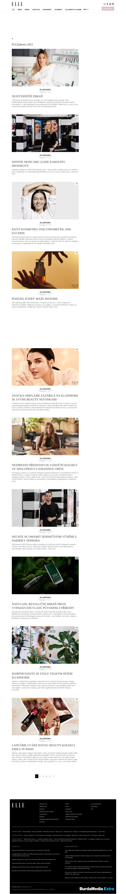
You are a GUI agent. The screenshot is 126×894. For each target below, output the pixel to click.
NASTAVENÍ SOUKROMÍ (71, 816)
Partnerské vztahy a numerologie (61, 835)
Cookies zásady (70, 819)
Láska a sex (68, 811)
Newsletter (43, 804)
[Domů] (18, 805)
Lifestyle (36, 9)
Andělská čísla (67, 831)
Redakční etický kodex (46, 811)
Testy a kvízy (58, 831)
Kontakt (42, 809)
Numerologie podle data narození (88, 831)
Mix (92, 809)
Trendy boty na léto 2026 (97, 835)
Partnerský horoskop (48, 831)
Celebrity (59, 9)
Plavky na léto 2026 (84, 835)
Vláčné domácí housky (30, 839)
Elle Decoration (96, 804)
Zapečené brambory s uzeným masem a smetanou (26, 841)
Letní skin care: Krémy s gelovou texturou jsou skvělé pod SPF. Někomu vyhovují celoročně (86, 862)
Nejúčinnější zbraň (27, 96)
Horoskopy (47, 9)
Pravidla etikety (27, 831)
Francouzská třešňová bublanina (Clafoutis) (65, 839)
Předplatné (43, 806)
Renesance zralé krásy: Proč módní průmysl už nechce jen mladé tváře (31, 850)
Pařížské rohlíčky (82, 839)
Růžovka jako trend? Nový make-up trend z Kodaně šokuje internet (30, 867)
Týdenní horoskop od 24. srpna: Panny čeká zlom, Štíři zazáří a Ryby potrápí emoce (34, 859)
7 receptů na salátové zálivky (44, 839)
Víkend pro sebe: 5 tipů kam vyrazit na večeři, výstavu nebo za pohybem (31, 863)
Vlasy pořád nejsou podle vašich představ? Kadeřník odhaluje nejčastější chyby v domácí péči (88, 851)
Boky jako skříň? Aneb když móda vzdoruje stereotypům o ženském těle (31, 870)
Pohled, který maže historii (34, 298)
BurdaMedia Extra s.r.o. (26, 887)
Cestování (75, 831)
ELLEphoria (45, 90)
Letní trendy (101, 831)
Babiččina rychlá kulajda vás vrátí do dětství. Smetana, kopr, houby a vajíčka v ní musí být (89, 877)
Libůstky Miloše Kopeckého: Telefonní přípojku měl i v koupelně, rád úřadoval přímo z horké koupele (88, 856)
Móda (20, 9)
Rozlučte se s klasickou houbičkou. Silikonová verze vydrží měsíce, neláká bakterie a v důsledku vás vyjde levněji (88, 873)
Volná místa (43, 814)
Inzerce (41, 816)
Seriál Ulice (75, 835)
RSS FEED (42, 822)
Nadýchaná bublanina (66, 841)
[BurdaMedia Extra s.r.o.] (97, 888)
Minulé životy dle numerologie (43, 835)
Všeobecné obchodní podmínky (49, 819)
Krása (27, 9)
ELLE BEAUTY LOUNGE (73, 9)
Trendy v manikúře (29, 835)
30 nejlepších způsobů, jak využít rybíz (98, 839)
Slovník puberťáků (37, 831)
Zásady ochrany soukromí (73, 814)
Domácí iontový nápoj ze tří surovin (50, 841)
